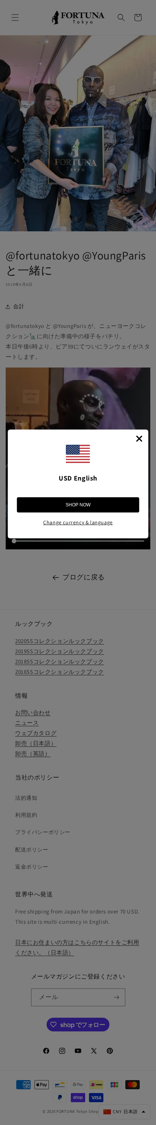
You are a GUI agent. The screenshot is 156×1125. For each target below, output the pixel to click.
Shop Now (78, 505)
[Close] (139, 439)
